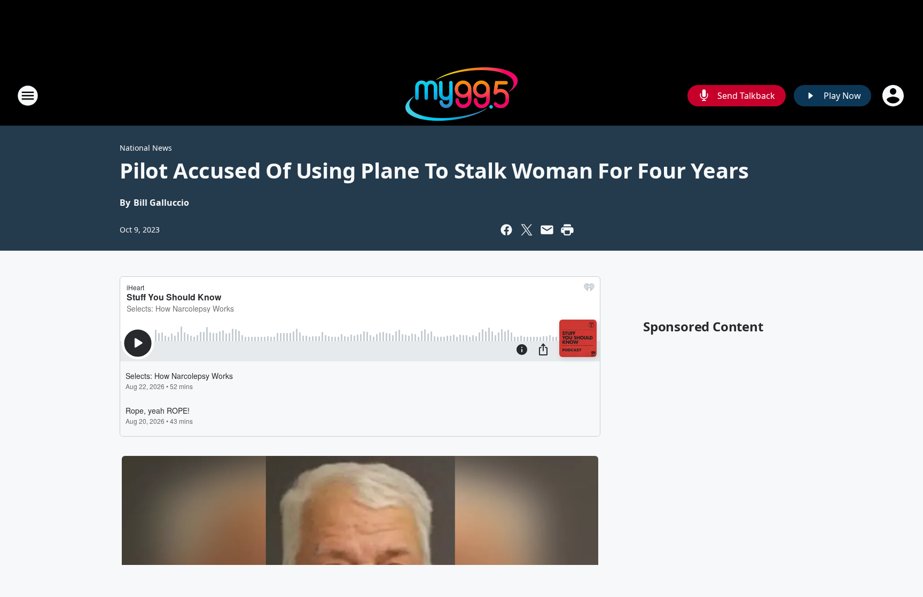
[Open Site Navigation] (27, 95)
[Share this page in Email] (546, 229)
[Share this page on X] (526, 229)
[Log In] (894, 95)
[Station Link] (461, 95)
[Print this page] (567, 229)
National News (146, 148)
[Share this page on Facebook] (506, 229)
